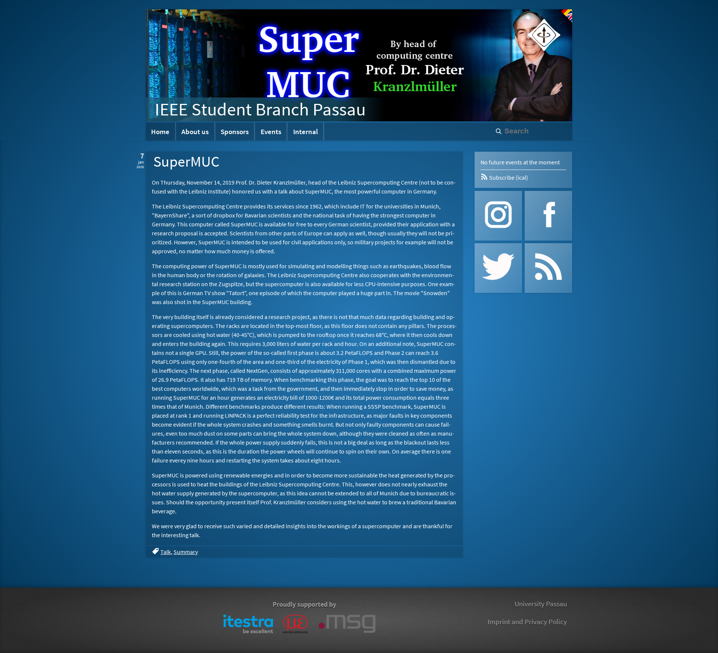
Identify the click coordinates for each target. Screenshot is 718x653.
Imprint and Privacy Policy (527, 621)
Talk (165, 551)
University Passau (541, 603)
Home (160, 131)
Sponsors (235, 131)
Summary (186, 551)
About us (195, 131)
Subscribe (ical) (508, 177)
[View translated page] (565, 15)
